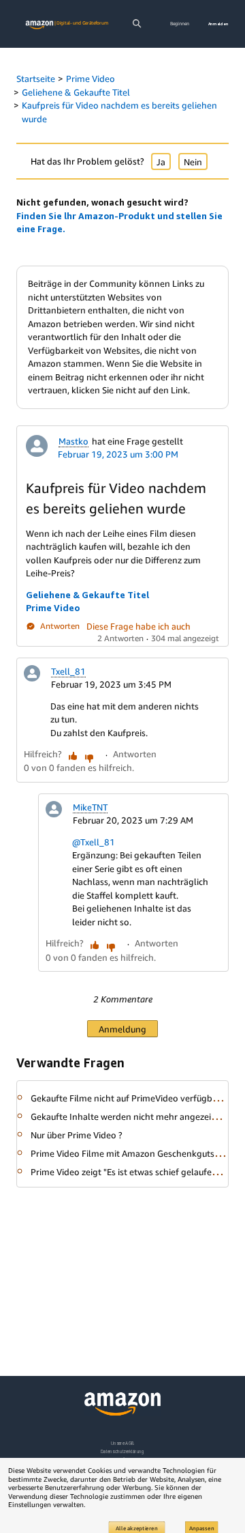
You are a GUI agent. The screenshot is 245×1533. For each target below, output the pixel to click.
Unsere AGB (123, 1443)
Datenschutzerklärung (122, 1451)
